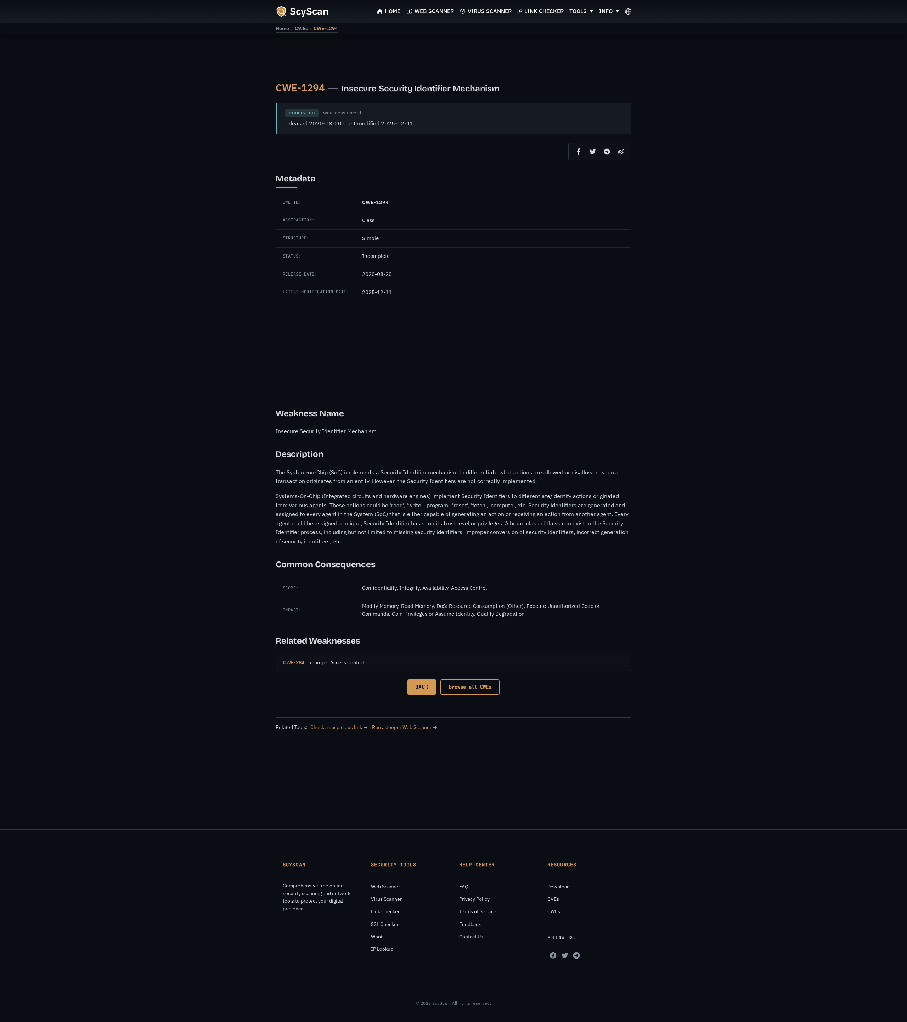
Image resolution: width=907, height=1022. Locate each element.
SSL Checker (385, 924)
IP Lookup (382, 949)
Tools (578, 11)
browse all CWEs (470, 687)
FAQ (463, 886)
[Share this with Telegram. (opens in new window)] (607, 151)
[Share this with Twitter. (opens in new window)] (592, 151)
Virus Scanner (386, 899)
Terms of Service (477, 911)
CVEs (553, 899)
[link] (282, 28)
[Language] (628, 11)
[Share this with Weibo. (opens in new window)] (621, 151)
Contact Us (471, 936)
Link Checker (385, 911)
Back (421, 687)
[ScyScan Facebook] (553, 955)
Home (282, 28)
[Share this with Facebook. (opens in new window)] (578, 151)
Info (606, 11)
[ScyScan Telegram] (576, 955)
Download (558, 886)
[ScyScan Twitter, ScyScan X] (564, 955)
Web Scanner (385, 886)
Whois (378, 936)
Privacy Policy (474, 899)
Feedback (470, 924)
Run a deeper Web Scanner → (404, 727)
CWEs (301, 28)
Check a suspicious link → (339, 727)
